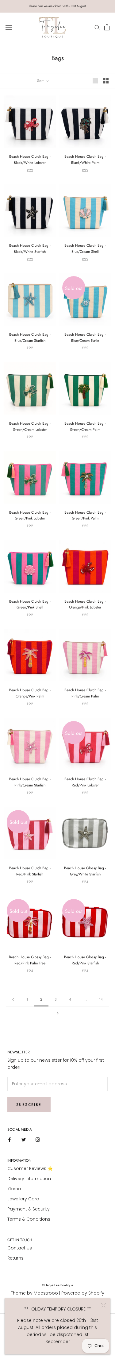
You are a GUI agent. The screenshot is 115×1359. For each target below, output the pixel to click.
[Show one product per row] (95, 80)
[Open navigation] (9, 27)
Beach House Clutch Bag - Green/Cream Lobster (30, 426)
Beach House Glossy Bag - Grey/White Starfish (85, 871)
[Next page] (58, 1013)
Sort (41, 80)
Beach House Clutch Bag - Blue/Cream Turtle (85, 337)
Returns (15, 1258)
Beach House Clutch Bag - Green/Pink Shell (30, 604)
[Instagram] (38, 1139)
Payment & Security (28, 1209)
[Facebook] (9, 1139)
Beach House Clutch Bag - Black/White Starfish (30, 248)
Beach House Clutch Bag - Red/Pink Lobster (85, 782)
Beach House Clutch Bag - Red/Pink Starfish (30, 871)
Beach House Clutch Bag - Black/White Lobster (30, 159)
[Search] (98, 27)
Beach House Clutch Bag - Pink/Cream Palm (85, 693)
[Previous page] (13, 999)
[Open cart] (106, 28)
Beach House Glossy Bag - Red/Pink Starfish (85, 960)
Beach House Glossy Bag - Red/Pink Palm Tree (30, 960)
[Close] (103, 1305)
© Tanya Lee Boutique (57, 1285)
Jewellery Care (23, 1199)
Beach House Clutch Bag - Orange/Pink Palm (30, 693)
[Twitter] (23, 1139)
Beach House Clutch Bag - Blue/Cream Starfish (30, 337)
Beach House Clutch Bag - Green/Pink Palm (85, 515)
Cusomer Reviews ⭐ (30, 1168)
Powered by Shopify (82, 1293)
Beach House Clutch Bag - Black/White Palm (85, 159)
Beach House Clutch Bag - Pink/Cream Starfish (30, 782)
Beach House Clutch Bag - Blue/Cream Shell (85, 248)
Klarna (14, 1189)
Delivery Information (29, 1179)
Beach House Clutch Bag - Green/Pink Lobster (30, 515)
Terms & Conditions (28, 1219)
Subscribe (29, 1104)
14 (101, 999)
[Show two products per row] (106, 80)
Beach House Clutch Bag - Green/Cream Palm (85, 426)
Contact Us (19, 1248)
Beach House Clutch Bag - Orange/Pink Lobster (85, 604)
